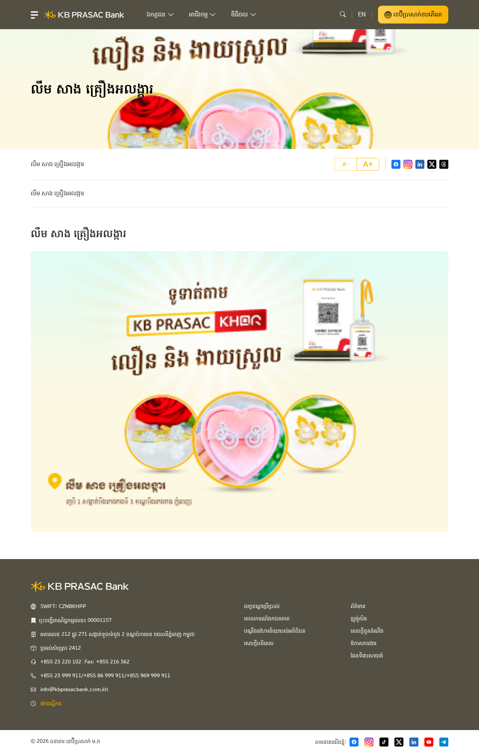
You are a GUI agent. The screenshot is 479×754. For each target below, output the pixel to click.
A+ (368, 164)
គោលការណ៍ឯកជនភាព (267, 618)
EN (362, 14)
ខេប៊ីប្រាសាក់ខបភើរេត (417, 14)
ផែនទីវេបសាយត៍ (367, 655)
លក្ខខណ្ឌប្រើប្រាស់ (262, 606)
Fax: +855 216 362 (107, 662)
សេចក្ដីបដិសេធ (259, 643)
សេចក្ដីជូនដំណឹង (367, 631)
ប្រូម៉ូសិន (359, 618)
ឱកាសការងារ (363, 643)
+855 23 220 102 (60, 662)
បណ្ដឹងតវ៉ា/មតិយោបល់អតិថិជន (274, 631)
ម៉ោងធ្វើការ (50, 703)
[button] (34, 14)
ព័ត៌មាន (358, 606)
